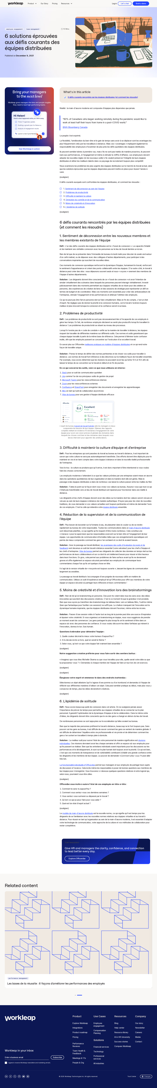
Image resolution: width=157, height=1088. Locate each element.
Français (147, 1076)
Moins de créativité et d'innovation (80, 203)
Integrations (77, 1028)
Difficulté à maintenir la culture (78, 196)
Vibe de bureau (68, 394)
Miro (64, 391)
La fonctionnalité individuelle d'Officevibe (77, 765)
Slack (64, 372)
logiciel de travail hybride (84, 426)
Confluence (67, 387)
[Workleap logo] (15, 3)
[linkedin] (6, 1076)
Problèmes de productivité (76, 192)
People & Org (78, 1063)
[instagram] (27, 1076)
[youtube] (23, 1076)
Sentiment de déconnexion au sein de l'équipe (84, 189)
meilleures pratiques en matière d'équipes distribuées (107, 344)
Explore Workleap (80, 1023)
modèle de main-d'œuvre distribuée (77, 813)
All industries (98, 1063)
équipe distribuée (110, 507)
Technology (98, 1051)
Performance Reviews (78, 1044)
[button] (32, 3)
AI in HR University (122, 1037)
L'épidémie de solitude (75, 207)
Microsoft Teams (69, 380)
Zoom (64, 384)
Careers (138, 1032)
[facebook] (10, 1076)
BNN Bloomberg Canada (75, 127)
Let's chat (125, 4)
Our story (139, 1023)
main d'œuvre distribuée (139, 528)
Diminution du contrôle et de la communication (85, 200)
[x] (14, 1076)
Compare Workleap (122, 1046)
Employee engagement (98, 1024)
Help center (119, 1028)
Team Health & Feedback (78, 1052)
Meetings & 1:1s (79, 1058)
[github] (19, 1076)
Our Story (44, 4)
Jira (63, 376)
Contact (138, 1041)
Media (138, 1037)
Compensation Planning (99, 1031)
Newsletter (140, 1028)
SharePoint (79, 387)
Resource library (121, 1032)
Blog (116, 1023)
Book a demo (141, 4)
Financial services (101, 1047)
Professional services (98, 1057)
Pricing (54, 4)
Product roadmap (79, 1032)
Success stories (121, 1041)
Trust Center (131, 1076)
